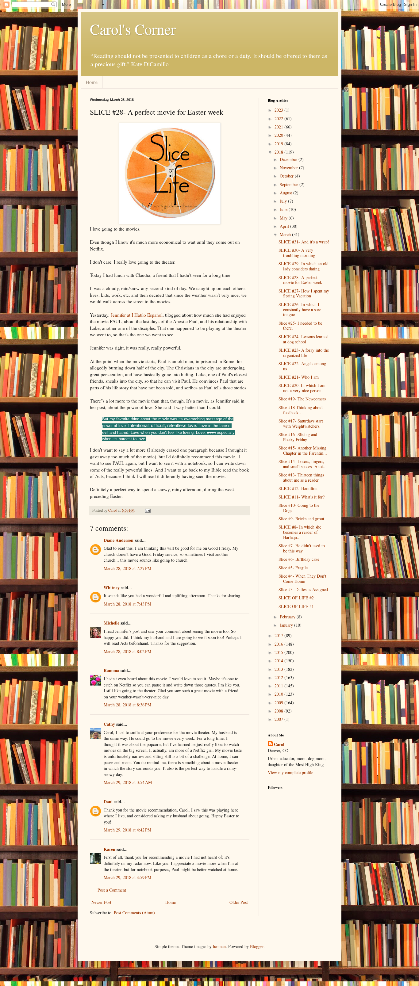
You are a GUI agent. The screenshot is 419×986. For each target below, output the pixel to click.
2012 (279, 677)
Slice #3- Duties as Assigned (303, 589)
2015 (279, 652)
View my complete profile (290, 772)
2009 (279, 702)
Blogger (256, 946)
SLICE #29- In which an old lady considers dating (304, 266)
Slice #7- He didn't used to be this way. (302, 548)
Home (92, 82)
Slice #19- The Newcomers (302, 399)
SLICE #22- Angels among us (302, 366)
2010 (279, 694)
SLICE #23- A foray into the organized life (304, 352)
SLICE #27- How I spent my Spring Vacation (304, 293)
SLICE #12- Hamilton (298, 488)
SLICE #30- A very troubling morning (297, 252)
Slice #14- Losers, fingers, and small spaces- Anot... (303, 463)
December (289, 159)
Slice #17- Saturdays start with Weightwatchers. (301, 423)
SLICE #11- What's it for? (302, 497)
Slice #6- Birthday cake (299, 559)
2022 (279, 118)
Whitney (112, 587)
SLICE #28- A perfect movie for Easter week (300, 279)
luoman (219, 946)
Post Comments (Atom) (134, 912)
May (284, 218)
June (284, 209)
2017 (279, 635)
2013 (279, 669)
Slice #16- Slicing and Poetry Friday (298, 436)
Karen (109, 849)
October (287, 176)
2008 (279, 711)
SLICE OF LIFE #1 (296, 606)
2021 (279, 127)
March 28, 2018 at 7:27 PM (127, 568)
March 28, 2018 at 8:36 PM (127, 705)
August (286, 193)
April (285, 226)
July (284, 201)
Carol (279, 744)
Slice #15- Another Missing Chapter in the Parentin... (303, 450)
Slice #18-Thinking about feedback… (301, 409)
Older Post (238, 902)
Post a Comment (112, 890)
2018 (279, 152)
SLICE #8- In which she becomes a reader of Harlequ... (300, 532)
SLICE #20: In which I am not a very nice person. (302, 387)
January (287, 625)
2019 (279, 144)
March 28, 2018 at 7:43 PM (127, 604)
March (286, 234)
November (289, 167)
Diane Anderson (118, 540)
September (289, 184)
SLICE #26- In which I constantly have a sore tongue (300, 309)
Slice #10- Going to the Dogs (299, 507)
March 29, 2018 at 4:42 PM (127, 830)
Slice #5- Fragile (293, 568)
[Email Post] (147, 510)
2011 (279, 686)
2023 (279, 110)
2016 (279, 644)
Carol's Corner (133, 29)
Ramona (111, 670)
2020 (279, 135)
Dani (108, 801)
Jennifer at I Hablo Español (136, 315)
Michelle (111, 623)
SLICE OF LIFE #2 (296, 598)
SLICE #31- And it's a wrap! (304, 242)
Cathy (109, 724)
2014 (279, 660)
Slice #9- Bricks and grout (301, 519)
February (288, 617)
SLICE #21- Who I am (299, 377)
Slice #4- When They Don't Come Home (302, 578)
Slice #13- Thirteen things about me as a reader (301, 477)
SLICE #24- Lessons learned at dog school (304, 339)
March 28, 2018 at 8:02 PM (127, 651)
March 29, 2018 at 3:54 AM (128, 782)
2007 (279, 719)
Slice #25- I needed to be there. (300, 325)
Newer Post (101, 902)
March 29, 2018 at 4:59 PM (127, 877)
